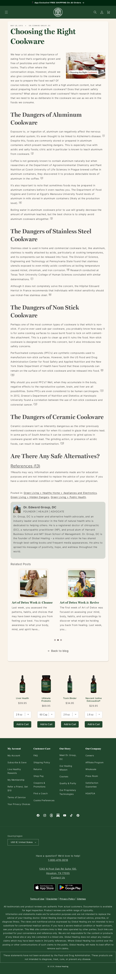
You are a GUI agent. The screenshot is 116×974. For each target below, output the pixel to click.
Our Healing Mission (66, 768)
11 (102, 390)
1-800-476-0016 (58, 860)
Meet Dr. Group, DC (68, 757)
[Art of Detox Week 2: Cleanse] (33, 583)
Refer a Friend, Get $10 (18, 788)
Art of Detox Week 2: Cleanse (32, 602)
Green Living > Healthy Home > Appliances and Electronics (60, 492)
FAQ (36, 755)
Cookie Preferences (44, 800)
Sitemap (81, 898)
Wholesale (90, 769)
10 (12, 374)
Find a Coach (41, 793)
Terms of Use (37, 898)
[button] (6, 12)
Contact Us (58, 877)
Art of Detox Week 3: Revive (79, 602)
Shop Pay (39, 776)
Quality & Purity (68, 783)
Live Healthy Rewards (14, 771)
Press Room (91, 776)
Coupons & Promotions (39, 785)
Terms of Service (17, 797)
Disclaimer (51, 898)
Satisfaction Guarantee (91, 785)
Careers (89, 755)
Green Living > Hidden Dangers (30, 497)
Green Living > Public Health (68, 497)
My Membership (16, 780)
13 (62, 443)
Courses (64, 776)
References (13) (25, 466)
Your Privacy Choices (19, 804)
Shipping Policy (42, 762)
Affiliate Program (94, 762)
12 (35, 404)
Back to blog (59, 650)
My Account (14, 755)
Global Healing (61, 966)
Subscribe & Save (17, 762)
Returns (38, 769)
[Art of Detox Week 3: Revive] (81, 583)
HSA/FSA (90, 793)
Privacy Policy (67, 898)
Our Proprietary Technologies (68, 792)
